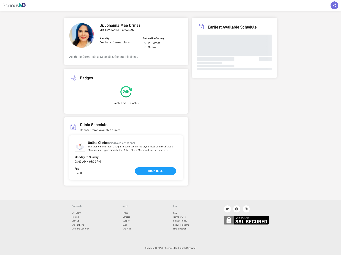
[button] (80, 146)
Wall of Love (78, 225)
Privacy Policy (180, 221)
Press (125, 213)
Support (126, 221)
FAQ (175, 213)
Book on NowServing (153, 38)
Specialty (104, 38)
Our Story (76, 213)
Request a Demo (181, 225)
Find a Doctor (179, 229)
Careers (126, 217)
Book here (155, 171)
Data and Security (80, 229)
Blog (125, 225)
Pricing (75, 217)
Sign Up (75, 221)
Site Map (127, 229)
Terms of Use (179, 217)
